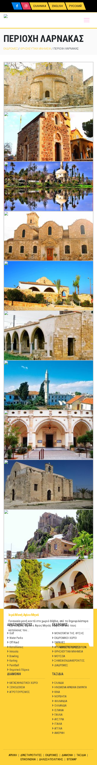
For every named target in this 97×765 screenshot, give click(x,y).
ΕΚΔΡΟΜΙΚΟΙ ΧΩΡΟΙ (65, 638)
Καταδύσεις (16, 647)
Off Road (14, 642)
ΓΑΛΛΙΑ (58, 714)
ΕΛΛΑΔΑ (59, 683)
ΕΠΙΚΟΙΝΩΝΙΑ (28, 759)
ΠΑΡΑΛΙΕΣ (59, 642)
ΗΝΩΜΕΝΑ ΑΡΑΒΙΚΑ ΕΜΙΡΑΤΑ (70, 687)
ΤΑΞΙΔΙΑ (81, 755)
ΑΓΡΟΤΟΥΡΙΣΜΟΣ (19, 692)
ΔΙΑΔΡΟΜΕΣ (61, 665)
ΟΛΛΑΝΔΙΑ (60, 705)
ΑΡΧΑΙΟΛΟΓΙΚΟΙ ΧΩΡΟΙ (67, 647)
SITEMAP (72, 759)
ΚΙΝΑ (57, 692)
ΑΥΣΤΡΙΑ (59, 719)
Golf (11, 633)
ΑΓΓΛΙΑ (58, 728)
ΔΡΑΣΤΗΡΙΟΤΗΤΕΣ (31, 755)
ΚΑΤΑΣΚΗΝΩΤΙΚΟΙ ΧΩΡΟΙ (23, 683)
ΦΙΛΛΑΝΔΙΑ (60, 701)
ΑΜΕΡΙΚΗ (59, 733)
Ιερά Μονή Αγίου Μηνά (23, 615)
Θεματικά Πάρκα (19, 669)
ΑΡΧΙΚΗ (13, 755)
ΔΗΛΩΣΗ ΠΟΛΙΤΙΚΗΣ (51, 759)
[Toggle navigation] (86, 20)
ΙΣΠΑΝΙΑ (59, 710)
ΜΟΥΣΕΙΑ (59, 656)
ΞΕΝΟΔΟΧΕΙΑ (17, 687)
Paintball (14, 665)
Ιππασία (14, 651)
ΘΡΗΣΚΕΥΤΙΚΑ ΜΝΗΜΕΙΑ (35, 48)
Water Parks (16, 638)
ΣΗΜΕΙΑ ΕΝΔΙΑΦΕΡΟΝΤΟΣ (69, 660)
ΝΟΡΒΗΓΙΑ (60, 696)
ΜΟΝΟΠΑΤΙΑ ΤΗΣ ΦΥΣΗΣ (69, 633)
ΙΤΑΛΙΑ (58, 723)
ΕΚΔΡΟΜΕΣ (11, 48)
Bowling (14, 656)
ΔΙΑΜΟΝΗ (67, 755)
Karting (13, 660)
